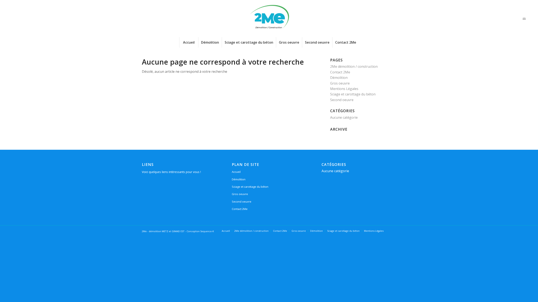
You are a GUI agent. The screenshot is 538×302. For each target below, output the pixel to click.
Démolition (339, 77)
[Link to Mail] (524, 19)
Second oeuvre (341, 100)
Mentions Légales (344, 88)
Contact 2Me (340, 72)
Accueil (236, 172)
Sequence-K (207, 231)
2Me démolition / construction (354, 66)
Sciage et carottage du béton (353, 94)
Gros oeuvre (340, 83)
